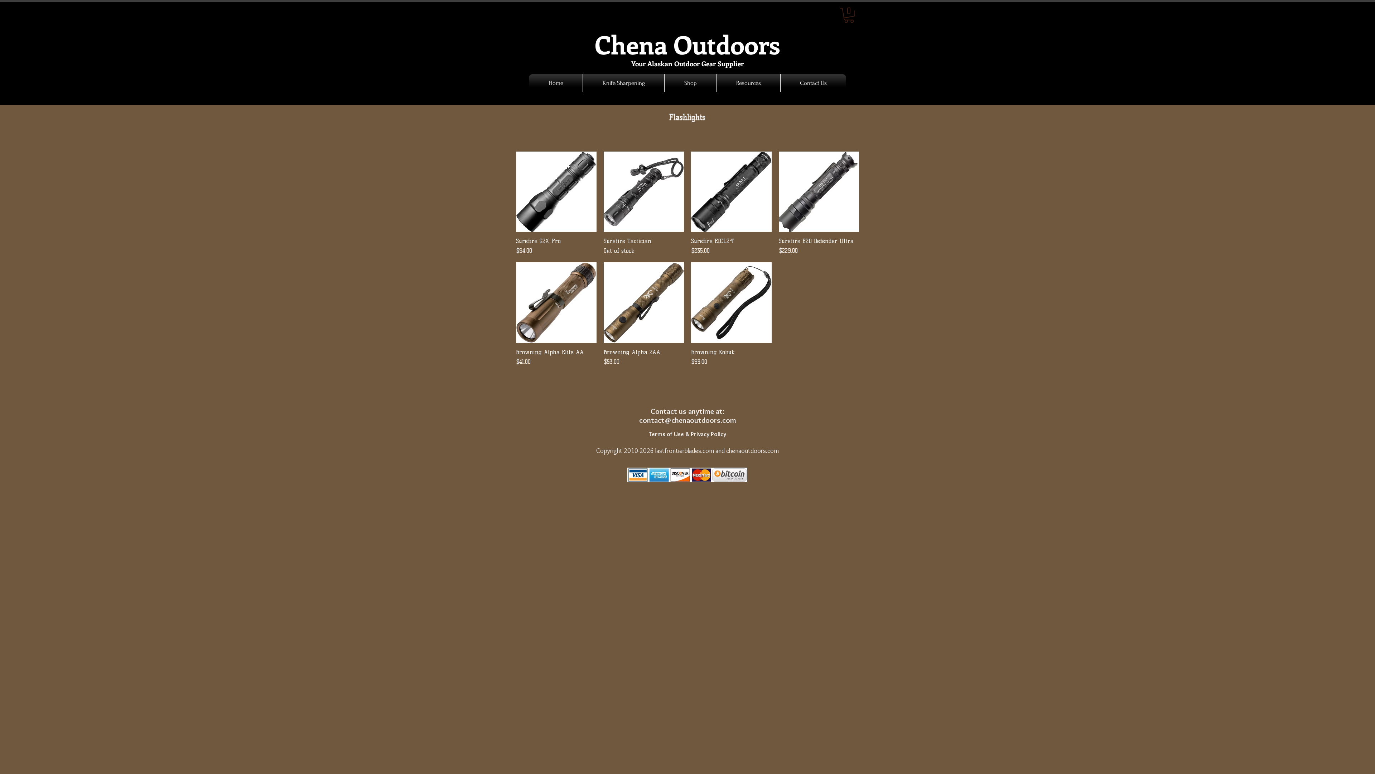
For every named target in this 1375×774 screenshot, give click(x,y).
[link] (849, 15)
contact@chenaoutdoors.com (687, 420)
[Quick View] (556, 192)
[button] (690, 83)
